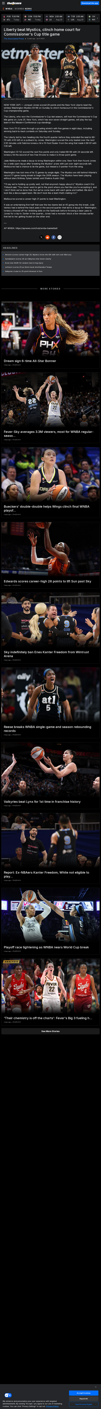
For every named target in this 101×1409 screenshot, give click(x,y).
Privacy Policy (52, 1406)
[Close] (96, 1387)
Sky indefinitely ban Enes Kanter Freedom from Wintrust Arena (46, 654)
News (28, 9)
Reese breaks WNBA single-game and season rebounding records (47, 729)
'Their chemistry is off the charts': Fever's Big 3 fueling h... (48, 1018)
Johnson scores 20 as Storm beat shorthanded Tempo (28, 267)
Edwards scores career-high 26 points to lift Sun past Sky (47, 581)
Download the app (90, 3)
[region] (50, 1396)
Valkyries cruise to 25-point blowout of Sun (23, 271)
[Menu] (3, 3)
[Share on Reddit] (47, 237)
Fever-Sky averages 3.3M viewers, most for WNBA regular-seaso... (49, 434)
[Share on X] (41, 237)
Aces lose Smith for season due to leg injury (24, 263)
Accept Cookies (83, 1393)
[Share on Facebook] (53, 237)
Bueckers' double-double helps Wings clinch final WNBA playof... (46, 508)
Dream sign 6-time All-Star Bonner (30, 361)
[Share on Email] (59, 237)
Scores (19, 9)
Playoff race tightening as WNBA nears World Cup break (46, 947)
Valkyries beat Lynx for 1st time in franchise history (42, 802)
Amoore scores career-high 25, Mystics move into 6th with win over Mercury (38, 255)
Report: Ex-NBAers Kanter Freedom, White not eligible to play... (46, 874)
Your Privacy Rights (83, 1404)
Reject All (84, 1399)
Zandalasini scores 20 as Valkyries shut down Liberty (28, 259)
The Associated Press (14, 39)
